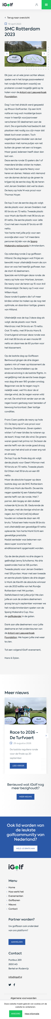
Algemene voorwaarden (23, 998)
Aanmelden (17, 942)
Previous (7, 54)
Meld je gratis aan (25, 848)
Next (44, 54)
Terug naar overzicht (18, 17)
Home (11, 887)
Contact (13, 908)
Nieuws (12, 904)
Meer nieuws (25, 797)
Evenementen (15, 896)
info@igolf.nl (15, 977)
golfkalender (15, 616)
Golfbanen (14, 900)
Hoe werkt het (16, 891)
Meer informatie (32, 1014)
